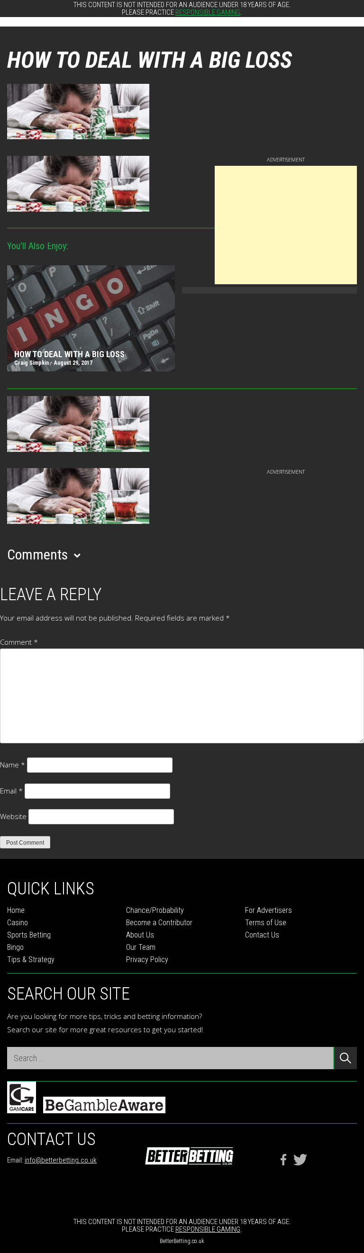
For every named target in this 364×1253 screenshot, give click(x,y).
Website (13, 816)
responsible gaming (207, 12)
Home (16, 910)
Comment (19, 642)
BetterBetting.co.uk (182, 1241)
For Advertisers (268, 910)
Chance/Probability (155, 910)
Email (11, 790)
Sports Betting (29, 934)
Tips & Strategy (31, 959)
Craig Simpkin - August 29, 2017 (53, 363)
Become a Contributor (159, 922)
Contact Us (262, 934)
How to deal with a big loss (69, 354)
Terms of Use (265, 922)
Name (12, 764)
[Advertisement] (286, 225)
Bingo (15, 947)
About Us (140, 934)
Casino (17, 922)
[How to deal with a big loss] (91, 319)
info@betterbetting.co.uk (61, 1160)
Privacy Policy (147, 959)
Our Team (140, 947)
